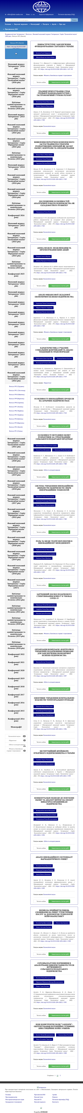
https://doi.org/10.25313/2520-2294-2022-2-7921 (51, 273)
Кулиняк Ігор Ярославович (43, 923)
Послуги (46, 24)
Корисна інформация (46, 14)
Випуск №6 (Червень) (16, 411)
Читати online (41, 82)
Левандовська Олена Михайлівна (45, 212)
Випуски (29, 34)
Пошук (74, 20)
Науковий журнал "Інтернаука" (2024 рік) (16, 167)
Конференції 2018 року (16, 687)
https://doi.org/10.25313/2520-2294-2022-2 (16, 48)
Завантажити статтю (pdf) (60, 82)
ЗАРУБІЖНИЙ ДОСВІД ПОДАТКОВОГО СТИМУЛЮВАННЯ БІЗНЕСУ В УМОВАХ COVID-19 (54, 596)
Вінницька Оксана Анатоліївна (44, 312)
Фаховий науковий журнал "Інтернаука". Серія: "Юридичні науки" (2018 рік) (16, 569)
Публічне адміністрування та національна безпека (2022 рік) (16, 597)
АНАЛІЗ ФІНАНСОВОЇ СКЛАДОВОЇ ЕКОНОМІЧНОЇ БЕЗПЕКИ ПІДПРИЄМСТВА (54, 295)
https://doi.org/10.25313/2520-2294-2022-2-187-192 (57, 69)
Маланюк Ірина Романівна (43, 613)
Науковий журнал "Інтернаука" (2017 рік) (16, 334)
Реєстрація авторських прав (14, 1099)
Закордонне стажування (13, 1102)
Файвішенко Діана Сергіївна (44, 358)
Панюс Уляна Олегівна (42, 986)
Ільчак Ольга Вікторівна (43, 450)
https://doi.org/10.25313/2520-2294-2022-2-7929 (51, 179)
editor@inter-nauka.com (15, 14)
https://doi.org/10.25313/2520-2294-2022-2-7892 (56, 941)
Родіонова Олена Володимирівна (45, 554)
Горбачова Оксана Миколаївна (44, 549)
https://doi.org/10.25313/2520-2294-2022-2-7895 (56, 776)
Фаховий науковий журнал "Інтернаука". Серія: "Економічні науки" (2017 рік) (16, 499)
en (34, 14)
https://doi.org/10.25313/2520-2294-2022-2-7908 (51, 464)
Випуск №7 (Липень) (16, 407)
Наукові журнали (21, 24)
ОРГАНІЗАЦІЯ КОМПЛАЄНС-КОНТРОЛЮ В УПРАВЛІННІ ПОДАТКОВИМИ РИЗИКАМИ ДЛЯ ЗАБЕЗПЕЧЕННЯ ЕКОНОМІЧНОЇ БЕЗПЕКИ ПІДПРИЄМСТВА (54, 652)
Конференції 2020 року (16, 671)
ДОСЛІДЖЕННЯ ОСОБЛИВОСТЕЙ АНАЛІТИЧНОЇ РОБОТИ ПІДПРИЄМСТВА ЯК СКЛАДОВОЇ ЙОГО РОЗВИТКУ (54, 203)
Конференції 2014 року (16, 720)
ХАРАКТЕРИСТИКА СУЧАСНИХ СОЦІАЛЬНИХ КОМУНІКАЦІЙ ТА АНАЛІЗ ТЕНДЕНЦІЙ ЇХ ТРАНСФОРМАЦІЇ (54, 350)
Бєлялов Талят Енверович (43, 53)
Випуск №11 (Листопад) (17, 390)
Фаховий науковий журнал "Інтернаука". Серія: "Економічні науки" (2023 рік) (16, 237)
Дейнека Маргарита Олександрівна (46, 261)
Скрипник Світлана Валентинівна (45, 163)
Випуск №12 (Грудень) (16, 386)
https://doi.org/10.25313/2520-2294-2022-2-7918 (51, 413)
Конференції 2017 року (16, 695)
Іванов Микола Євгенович (43, 874)
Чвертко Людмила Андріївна (44, 307)
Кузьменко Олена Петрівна (44, 159)
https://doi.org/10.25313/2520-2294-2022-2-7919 (51, 377)
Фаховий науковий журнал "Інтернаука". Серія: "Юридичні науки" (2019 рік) (16, 555)
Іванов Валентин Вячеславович (45, 764)
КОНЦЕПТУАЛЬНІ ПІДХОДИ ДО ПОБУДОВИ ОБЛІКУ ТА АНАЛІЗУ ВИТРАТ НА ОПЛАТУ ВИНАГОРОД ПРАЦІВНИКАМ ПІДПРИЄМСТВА (54, 801)
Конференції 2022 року (16, 655)
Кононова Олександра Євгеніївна (45, 501)
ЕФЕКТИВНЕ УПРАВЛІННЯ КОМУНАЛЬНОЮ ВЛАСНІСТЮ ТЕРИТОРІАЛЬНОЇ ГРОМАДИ (54, 699)
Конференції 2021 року (16, 663)
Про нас (62, 24)
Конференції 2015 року (16, 712)
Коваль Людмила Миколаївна (44, 106)
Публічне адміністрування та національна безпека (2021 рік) (16, 609)
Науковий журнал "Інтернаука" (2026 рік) (16, 66)
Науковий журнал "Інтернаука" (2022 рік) (16, 284)
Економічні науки (17, 736)
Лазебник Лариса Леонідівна (44, 759)
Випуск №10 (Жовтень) (17, 394)
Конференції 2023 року (16, 275)
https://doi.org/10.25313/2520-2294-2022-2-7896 (51, 729)
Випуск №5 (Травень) (16, 415)
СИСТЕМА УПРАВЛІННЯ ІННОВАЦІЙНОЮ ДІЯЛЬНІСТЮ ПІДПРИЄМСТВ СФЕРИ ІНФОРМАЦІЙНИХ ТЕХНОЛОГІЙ (54, 488)
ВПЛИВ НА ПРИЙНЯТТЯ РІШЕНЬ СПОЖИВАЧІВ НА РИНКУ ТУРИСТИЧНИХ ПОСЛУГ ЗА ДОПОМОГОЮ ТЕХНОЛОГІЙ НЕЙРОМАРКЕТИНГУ (54, 913)
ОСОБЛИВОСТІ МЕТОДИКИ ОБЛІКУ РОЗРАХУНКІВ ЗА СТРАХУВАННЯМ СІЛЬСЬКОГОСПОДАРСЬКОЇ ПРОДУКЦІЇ (54, 437)
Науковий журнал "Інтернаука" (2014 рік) (16, 364)
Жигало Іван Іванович (62, 923)
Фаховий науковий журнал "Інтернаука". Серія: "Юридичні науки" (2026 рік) (16, 92)
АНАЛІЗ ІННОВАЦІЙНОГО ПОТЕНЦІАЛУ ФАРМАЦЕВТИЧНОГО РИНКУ (54, 858)
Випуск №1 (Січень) (16, 431)
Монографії (35, 24)
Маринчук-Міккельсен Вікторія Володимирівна (49, 982)
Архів (54, 24)
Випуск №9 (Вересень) (16, 399)
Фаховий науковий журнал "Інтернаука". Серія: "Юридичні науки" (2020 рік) (16, 541)
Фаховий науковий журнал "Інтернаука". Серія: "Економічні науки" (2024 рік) (16, 179)
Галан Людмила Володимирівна (45, 505)
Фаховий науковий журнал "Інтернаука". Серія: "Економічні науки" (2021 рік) (16, 442)
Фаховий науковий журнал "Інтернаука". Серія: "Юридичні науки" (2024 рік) (16, 193)
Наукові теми (38, 1097)
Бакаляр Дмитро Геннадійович (44, 662)
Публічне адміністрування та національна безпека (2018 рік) (16, 645)
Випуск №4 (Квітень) (16, 419)
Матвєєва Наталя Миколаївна (44, 706)
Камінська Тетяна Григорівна (63, 450)
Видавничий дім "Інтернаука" (15, 34)
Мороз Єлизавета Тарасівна (44, 1039)
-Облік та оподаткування (17, 745)
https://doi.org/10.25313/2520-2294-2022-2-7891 (51, 1002)
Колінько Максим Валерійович (45, 715)
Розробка (41, 1112)
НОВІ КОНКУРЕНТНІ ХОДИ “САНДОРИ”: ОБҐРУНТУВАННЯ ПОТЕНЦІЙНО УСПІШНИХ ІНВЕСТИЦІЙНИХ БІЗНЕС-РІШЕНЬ (54, 1026)
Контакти (55, 1102)
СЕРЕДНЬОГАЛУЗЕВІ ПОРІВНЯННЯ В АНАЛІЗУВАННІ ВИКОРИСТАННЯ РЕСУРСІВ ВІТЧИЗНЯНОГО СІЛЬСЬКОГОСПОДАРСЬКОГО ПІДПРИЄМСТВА (54, 967)
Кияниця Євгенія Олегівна (64, 358)
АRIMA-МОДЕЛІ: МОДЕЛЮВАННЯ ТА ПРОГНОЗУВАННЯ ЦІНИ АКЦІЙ (54, 249)
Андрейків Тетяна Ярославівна (44, 609)
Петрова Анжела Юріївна (43, 256)
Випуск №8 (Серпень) (16, 403)
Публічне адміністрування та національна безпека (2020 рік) (16, 621)
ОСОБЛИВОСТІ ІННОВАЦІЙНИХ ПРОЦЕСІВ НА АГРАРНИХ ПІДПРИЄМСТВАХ (54, 399)
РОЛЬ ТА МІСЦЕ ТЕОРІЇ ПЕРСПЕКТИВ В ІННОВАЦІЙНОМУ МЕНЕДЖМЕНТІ (54, 542)
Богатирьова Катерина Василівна (45, 362)
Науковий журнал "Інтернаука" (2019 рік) (16, 314)
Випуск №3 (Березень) (16, 423)
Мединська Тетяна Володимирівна (46, 605)
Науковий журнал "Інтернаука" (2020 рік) (16, 304)
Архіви (54, 1095)
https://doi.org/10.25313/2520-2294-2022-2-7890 (51, 1053)
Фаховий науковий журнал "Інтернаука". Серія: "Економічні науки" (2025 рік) (16, 128)
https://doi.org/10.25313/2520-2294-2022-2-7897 (51, 676)
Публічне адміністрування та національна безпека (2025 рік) (16, 156)
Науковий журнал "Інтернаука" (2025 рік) (16, 116)
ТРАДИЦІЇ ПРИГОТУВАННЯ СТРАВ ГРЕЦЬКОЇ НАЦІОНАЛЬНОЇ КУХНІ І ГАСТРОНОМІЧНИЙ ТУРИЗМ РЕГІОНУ (54, 93)
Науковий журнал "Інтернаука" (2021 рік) (16, 294)
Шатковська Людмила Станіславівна (46, 445)
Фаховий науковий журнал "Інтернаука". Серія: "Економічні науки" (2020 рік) (16, 456)
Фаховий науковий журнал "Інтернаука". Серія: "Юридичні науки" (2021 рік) (16, 527)
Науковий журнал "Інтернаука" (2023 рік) (16, 225)
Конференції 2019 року (16, 679)
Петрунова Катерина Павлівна (44, 870)
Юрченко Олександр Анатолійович (46, 815)
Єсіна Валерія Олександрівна (44, 711)
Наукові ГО (37, 1099)
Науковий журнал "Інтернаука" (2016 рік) (16, 344)
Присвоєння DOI (11, 29)
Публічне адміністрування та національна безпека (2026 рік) (16, 105)
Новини (55, 1097)
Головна (8, 24)
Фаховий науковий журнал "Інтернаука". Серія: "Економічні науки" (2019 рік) (16, 471)
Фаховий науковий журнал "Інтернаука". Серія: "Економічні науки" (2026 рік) (16, 78)
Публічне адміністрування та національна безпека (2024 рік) (16, 206)
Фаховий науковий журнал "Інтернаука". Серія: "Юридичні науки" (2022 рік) (16, 513)
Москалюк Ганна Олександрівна (45, 496)
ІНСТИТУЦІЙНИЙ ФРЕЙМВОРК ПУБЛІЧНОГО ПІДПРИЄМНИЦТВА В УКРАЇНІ (54, 752)
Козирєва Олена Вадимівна (44, 866)
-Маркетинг (17, 740)
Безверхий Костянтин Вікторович (45, 810)
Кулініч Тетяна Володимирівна (45, 1035)
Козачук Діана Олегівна (65, 1035)
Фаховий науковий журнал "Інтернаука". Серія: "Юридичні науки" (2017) (16, 583)
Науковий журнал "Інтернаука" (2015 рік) (16, 354)
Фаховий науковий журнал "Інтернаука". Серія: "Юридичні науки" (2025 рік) (16, 143)
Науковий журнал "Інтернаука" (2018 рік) (16, 324)
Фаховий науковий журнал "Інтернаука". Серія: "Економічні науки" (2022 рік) (16, 376)
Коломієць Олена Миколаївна (44, 102)
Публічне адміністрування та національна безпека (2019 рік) (16, 633)
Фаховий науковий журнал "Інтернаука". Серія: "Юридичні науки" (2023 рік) (16, 251)
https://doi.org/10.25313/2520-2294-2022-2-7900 (51, 519)
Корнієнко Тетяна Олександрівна (45, 303)
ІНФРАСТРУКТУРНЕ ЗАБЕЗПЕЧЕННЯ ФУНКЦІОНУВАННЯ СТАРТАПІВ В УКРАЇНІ (54, 45)
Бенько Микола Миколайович (44, 154)
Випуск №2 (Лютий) (16, 427)
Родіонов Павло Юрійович (43, 558)
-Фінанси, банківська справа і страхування (16, 750)
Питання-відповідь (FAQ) (66, 14)
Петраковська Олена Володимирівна (46, 819)
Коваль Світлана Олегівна (43, 927)
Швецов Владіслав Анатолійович (45, 57)
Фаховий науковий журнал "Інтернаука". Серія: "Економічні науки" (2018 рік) (16, 485)
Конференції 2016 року (16, 703)
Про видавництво (11, 1097)
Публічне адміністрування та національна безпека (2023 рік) (16, 264)
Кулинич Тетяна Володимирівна (45, 978)
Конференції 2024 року (16, 216)
